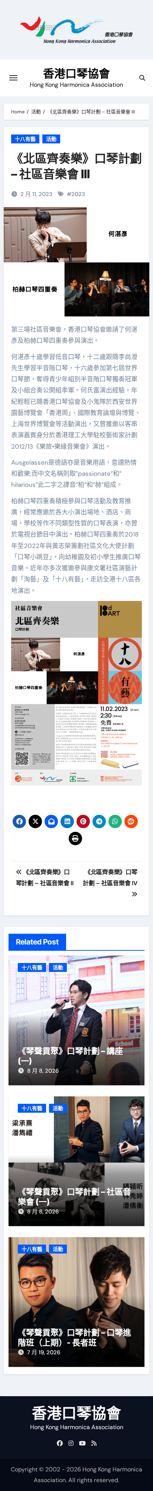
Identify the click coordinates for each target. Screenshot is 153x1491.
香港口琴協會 (76, 73)
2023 (78, 194)
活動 (51, 139)
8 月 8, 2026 (43, 1071)
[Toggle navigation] (13, 77)
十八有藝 (25, 139)
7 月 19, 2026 (43, 1352)
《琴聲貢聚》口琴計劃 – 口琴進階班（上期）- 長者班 (74, 1337)
